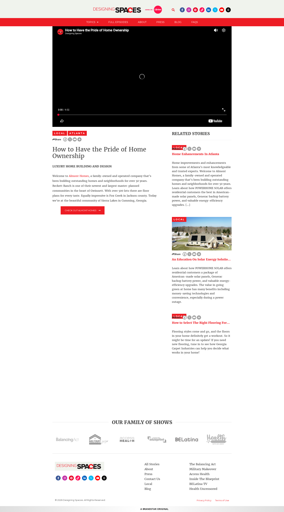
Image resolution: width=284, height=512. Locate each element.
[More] (79, 139)
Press (160, 22)
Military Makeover (202, 469)
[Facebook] (65, 139)
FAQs (194, 22)
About (142, 22)
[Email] (75, 139)
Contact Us (152, 479)
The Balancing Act (202, 464)
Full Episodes (118, 22)
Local (59, 133)
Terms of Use (222, 500)
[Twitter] (70, 139)
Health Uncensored (203, 489)
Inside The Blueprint (204, 479)
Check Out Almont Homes (81, 210)
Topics (90, 22)
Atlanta (77, 133)
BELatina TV (198, 484)
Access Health (199, 474)
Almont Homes (79, 176)
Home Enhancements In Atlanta (195, 154)
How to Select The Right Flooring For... (201, 323)
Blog (177, 22)
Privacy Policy (204, 500)
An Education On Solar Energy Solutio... (201, 259)
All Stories (151, 464)
